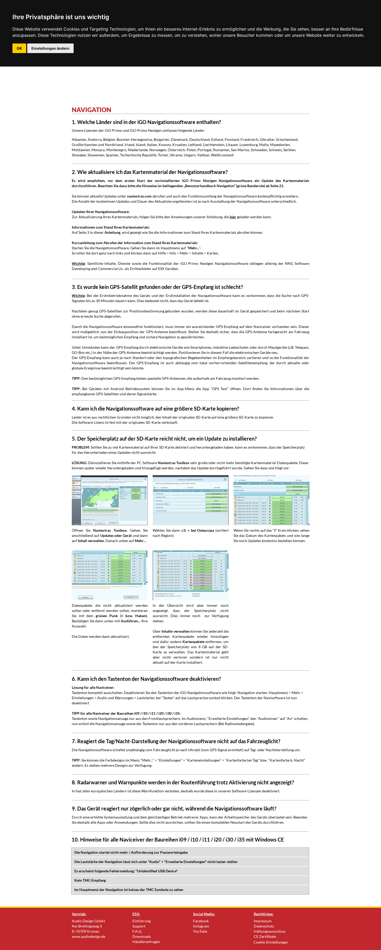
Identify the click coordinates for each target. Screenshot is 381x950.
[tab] (190, 852)
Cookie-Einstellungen (270, 942)
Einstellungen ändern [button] (50, 48)
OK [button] (19, 48)
